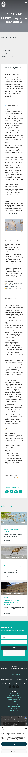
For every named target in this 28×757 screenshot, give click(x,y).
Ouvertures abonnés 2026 (14, 699)
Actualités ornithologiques (8, 42)
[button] (26, 728)
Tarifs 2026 (14, 702)
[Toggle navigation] (26, 2)
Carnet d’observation (14, 706)
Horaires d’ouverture (14, 693)
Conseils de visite (14, 695)
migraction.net (17, 196)
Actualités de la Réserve (7, 56)
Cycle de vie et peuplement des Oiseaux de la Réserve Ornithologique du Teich (13, 285)
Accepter (14, 744)
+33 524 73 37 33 (15, 673)
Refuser (14, 748)
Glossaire (4, 53)
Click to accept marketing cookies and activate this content (14, 725)
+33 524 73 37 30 (15, 675)
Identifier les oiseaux (7, 47)
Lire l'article (6, 540)
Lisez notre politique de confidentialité (9, 633)
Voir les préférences (14, 751)
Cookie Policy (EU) (14, 710)
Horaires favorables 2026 (14, 697)
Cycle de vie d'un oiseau (7, 50)
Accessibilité (14, 708)
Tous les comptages (14, 704)
